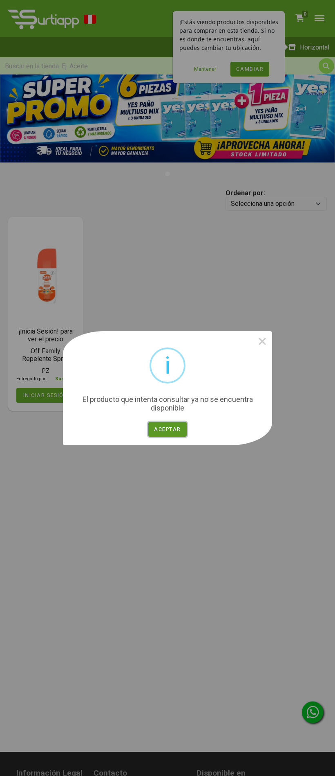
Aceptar (167, 429)
